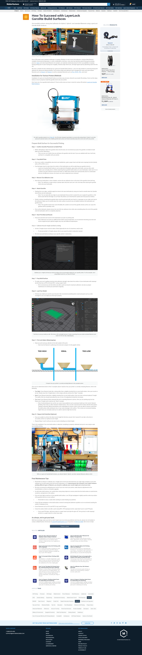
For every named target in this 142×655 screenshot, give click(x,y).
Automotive (90, 593)
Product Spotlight (77, 608)
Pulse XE (52, 137)
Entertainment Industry (59, 597)
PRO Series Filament (87, 8)
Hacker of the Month (47, 10)
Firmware (42, 593)
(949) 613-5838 (79, 521)
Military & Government (38, 612)
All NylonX (16, 10)
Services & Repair (51, 646)
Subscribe (87, 623)
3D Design (40, 10)
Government (50, 643)
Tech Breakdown (56, 10)
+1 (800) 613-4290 (42, 1)
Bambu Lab (43, 8)
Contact (80, 633)
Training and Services (52, 8)
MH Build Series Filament (98, 8)
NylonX (43, 72)
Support (48, 641)
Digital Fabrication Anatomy (67, 601)
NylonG (50, 72)
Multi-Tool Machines (61, 612)
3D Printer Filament (34, 8)
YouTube (125, 623)
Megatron (49, 601)
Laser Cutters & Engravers (129, 8)
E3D (34, 597)
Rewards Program (84, 639)
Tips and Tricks (91, 10)
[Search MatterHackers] (108, 4)
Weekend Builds (72, 10)
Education (103, 10)
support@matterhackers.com (59, 521)
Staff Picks (19, 8)
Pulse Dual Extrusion (66, 608)
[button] (29, 4)
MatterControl (57, 593)
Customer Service (34, 1)
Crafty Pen (55, 601)
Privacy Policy (82, 646)
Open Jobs (93, 608)
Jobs (79, 641)
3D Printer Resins (110, 8)
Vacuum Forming (55, 608)
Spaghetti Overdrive (50, 612)
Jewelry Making (40, 597)
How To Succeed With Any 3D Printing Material (128, 10)
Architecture (66, 616)
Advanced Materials (37, 608)
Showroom (49, 635)
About (80, 631)
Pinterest (123, 623)
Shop (47, 631)
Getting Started (71, 612)
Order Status (82, 635)
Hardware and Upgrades (82, 10)
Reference (98, 10)
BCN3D (34, 601)
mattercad (83, 593)
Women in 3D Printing (79, 605)
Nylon (38, 63)
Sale (15, 8)
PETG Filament (77, 8)
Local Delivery (82, 637)
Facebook (111, 623)
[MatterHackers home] (13, 4)
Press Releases (66, 593)
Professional (50, 637)
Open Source (27, 10)
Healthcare (109, 10)
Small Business (64, 10)
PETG (76, 72)
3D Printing (34, 10)
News (47, 633)
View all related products (110, 109)
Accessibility (82, 650)
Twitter (114, 623)
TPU (80, 72)
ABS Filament (69, 8)
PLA (73, 72)
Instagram (117, 623)
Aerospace (86, 608)
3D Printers (26, 8)
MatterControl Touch (72, 597)
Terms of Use (82, 648)
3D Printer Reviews (76, 616)
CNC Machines (118, 8)
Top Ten (53, 605)
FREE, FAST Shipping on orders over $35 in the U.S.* (17, 1)
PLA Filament (62, 8)
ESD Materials (82, 597)
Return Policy (82, 643)
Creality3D (115, 10)
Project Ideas (90, 605)
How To (21, 10)
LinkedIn (120, 623)
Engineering (49, 597)
